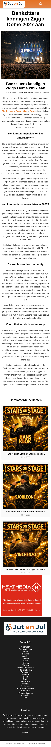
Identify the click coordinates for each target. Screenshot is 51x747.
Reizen (25, 663)
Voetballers (25, 695)
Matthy (5, 111)
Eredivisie (25, 690)
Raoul (18, 111)
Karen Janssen (27, 93)
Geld (25, 660)
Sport (25, 677)
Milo (24, 111)
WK (25, 697)
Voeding (25, 656)
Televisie (25, 674)
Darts (25, 679)
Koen (12, 111)
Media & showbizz (25, 667)
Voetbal (25, 684)
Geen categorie (25, 649)
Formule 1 (25, 681)
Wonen (25, 665)
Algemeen (25, 647)
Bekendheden (25, 670)
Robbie (33, 111)
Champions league (25, 688)
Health (25, 651)
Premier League (25, 693)
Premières (25, 672)
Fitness (25, 654)
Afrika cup (25, 686)
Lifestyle (25, 658)
